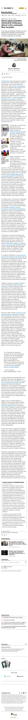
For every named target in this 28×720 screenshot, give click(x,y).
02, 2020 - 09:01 (15, 70)
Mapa (14, 708)
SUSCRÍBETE (21, 8)
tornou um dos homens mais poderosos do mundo (13, 255)
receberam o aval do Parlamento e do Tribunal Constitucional (13, 208)
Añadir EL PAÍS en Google (7, 77)
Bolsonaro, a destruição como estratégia (13, 617)
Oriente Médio (17, 15)
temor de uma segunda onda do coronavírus (13, 313)
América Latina (4, 15)
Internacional (6, 12)
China (22, 15)
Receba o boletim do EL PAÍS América (10, 532)
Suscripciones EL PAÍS (19, 708)
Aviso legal (16, 707)
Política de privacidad (8, 708)
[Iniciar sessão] (26, 8)
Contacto (5, 707)
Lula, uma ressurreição (9, 620)
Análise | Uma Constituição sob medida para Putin (4, 134)
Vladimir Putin (5, 81)
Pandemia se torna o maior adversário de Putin (4, 147)
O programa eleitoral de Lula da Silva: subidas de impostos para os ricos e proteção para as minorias (13, 623)
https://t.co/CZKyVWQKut (11, 367)
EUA (25, 15)
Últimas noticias (5, 615)
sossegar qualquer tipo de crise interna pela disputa (12, 175)
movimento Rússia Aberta (8, 405)
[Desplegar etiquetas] (26, 562)
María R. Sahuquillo (14, 68)
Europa (13, 15)
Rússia (2, 562)
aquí (20, 570)
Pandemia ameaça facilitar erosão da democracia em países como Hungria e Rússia (5, 160)
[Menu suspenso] (2, 8)
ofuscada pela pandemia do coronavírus (13, 98)
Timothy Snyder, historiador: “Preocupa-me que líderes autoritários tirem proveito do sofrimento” (17, 553)
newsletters (4, 644)
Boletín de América (6, 647)
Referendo (17, 562)
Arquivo (3, 658)
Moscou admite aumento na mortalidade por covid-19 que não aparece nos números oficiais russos (18, 543)
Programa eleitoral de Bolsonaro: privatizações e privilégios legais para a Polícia (13, 627)
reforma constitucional (18, 86)
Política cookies (21, 707)
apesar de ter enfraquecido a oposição (13, 381)
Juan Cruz (10, 556)
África (9, 15)
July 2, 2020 (17, 371)
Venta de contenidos (10, 707)
